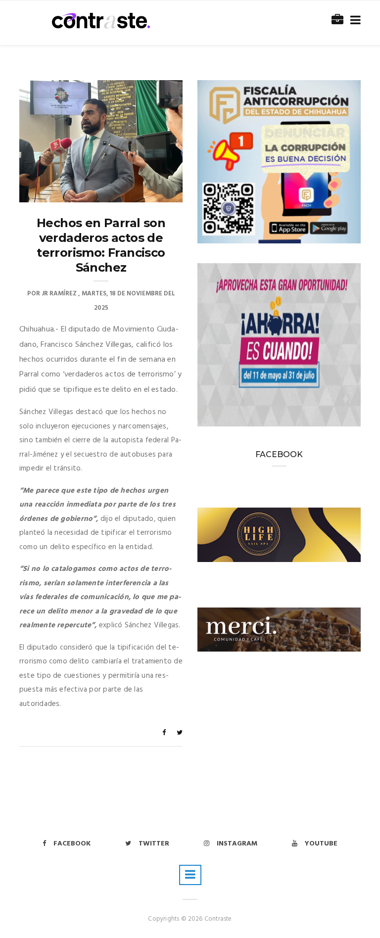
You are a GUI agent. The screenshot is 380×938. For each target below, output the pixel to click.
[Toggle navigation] (353, 20)
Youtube (321, 843)
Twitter (154, 843)
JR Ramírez (59, 293)
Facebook (72, 843)
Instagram (237, 843)
